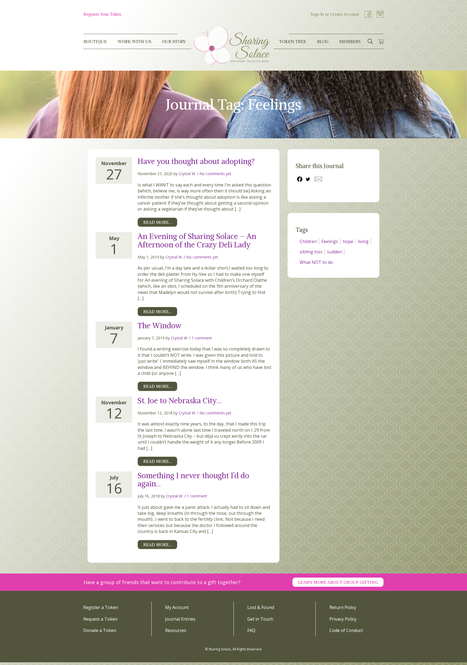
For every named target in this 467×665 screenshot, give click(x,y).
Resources (175, 630)
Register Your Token (102, 14)
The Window (159, 325)
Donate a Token (99, 630)
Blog (322, 41)
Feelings (329, 241)
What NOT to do (316, 262)
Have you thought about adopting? (196, 161)
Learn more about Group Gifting (338, 582)
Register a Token (100, 607)
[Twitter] (307, 179)
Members (350, 41)
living (363, 241)
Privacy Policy (342, 619)
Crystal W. (187, 173)
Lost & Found (260, 607)
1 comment (202, 337)
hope (348, 241)
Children (308, 241)
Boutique (95, 41)
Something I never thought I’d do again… (193, 480)
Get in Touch (260, 619)
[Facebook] (299, 179)
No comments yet (215, 173)
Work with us (134, 41)
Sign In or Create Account (335, 14)
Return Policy (342, 607)
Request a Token (100, 619)
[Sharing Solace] (232, 45)
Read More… (157, 222)
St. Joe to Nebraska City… (179, 400)
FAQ (251, 630)
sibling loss (311, 252)
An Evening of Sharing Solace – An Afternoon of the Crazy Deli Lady (197, 240)
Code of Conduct (346, 630)
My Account (177, 607)
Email (318, 179)
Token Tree (292, 41)
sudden (334, 252)
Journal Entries (180, 619)
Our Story (174, 41)
